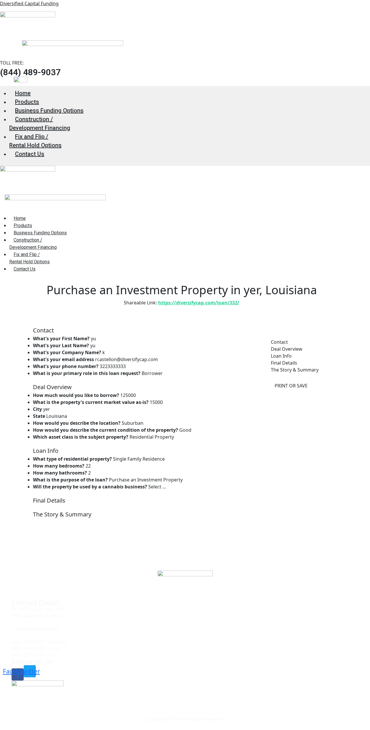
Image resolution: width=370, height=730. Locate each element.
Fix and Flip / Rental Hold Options (35, 141)
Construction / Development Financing (39, 123)
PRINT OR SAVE (291, 386)
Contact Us (29, 153)
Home (23, 93)
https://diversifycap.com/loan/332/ (198, 302)
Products (27, 101)
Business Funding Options (49, 110)
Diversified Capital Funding (29, 3)
